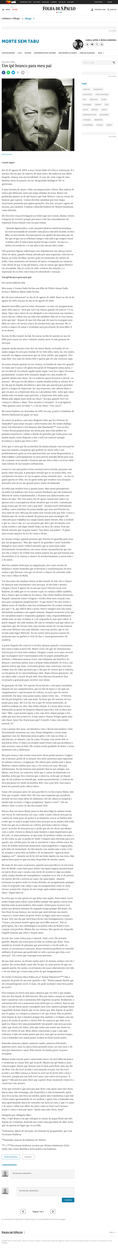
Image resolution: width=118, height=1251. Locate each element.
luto (84, 99)
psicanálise (104, 114)
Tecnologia (87, 104)
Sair (103, 9)
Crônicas (86, 89)
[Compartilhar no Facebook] (3, 72)
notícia (104, 109)
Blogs (28, 18)
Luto (20, 53)
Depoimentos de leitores (45, 53)
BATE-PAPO (98, 2)
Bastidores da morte (68, 53)
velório (109, 125)
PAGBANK (45, 2)
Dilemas (95, 109)
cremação (87, 119)
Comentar (68, 1200)
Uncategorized (8, 53)
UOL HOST (36, 2)
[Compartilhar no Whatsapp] (8, 72)
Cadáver (98, 104)
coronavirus (97, 89)
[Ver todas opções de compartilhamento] (18, 73)
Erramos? (28, 1157)
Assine (14, 9)
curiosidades (88, 125)
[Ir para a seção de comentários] (23, 72)
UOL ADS (70, 2)
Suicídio (28, 53)
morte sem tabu (102, 94)
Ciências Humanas (87, 53)
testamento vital (89, 114)
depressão (98, 119)
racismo (100, 125)
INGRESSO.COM (25, 2)
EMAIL (110, 2)
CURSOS (54, 2)
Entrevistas (87, 94)
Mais (100, 53)
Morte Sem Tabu (20, 41)
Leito (106, 104)
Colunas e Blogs (11, 18)
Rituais (103, 99)
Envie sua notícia (10, 1157)
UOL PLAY (61, 2)
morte (85, 109)
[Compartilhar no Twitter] (13, 72)
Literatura (93, 99)
